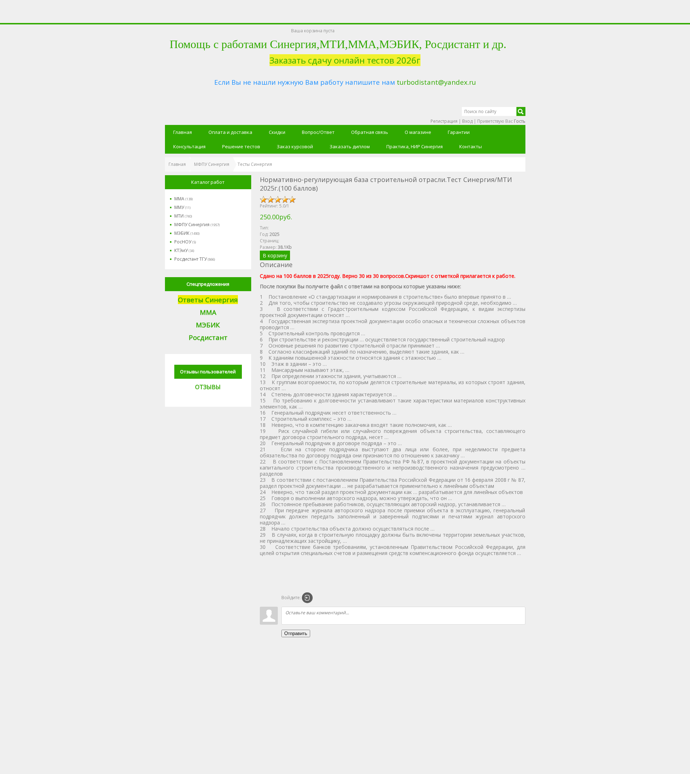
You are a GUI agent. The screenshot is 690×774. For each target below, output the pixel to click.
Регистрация (444, 121)
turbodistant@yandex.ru (436, 82)
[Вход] (307, 597)
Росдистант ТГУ (194, 259)
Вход (467, 121)
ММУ (182, 207)
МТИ (183, 216)
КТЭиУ (184, 250)
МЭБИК (186, 233)
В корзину (275, 255)
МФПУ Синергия (197, 225)
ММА (183, 199)
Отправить (295, 633)
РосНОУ (185, 242)
